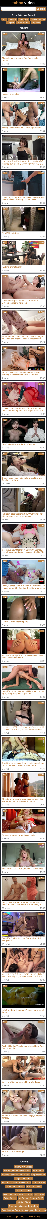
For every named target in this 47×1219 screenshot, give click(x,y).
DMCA (23, 1217)
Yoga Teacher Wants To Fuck (14, 1210)
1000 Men (39, 1194)
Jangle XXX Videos (23, 1178)
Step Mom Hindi (34, 1186)
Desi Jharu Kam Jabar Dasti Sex (18, 1194)
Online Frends (10, 1198)
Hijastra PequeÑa (10, 1174)
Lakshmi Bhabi (23, 1202)
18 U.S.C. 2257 (34, 1217)
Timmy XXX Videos (23, 1167)
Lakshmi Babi (39, 1182)
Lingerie (10, 22)
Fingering (36, 22)
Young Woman (23, 22)
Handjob (13, 19)
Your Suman (38, 1170)
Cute (21, 19)
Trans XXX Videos (24, 1190)
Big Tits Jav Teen (38, 1210)
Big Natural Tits (38, 19)
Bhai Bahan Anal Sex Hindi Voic (16, 1182)
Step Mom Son (38, 1174)
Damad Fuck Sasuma (15, 1186)
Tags (15, 1217)
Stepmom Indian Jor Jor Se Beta (23, 1206)
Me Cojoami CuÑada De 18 (30, 1198)
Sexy (4, 19)
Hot (27, 19)
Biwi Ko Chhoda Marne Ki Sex (16, 1170)
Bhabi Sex (24, 1174)
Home (8, 1217)
